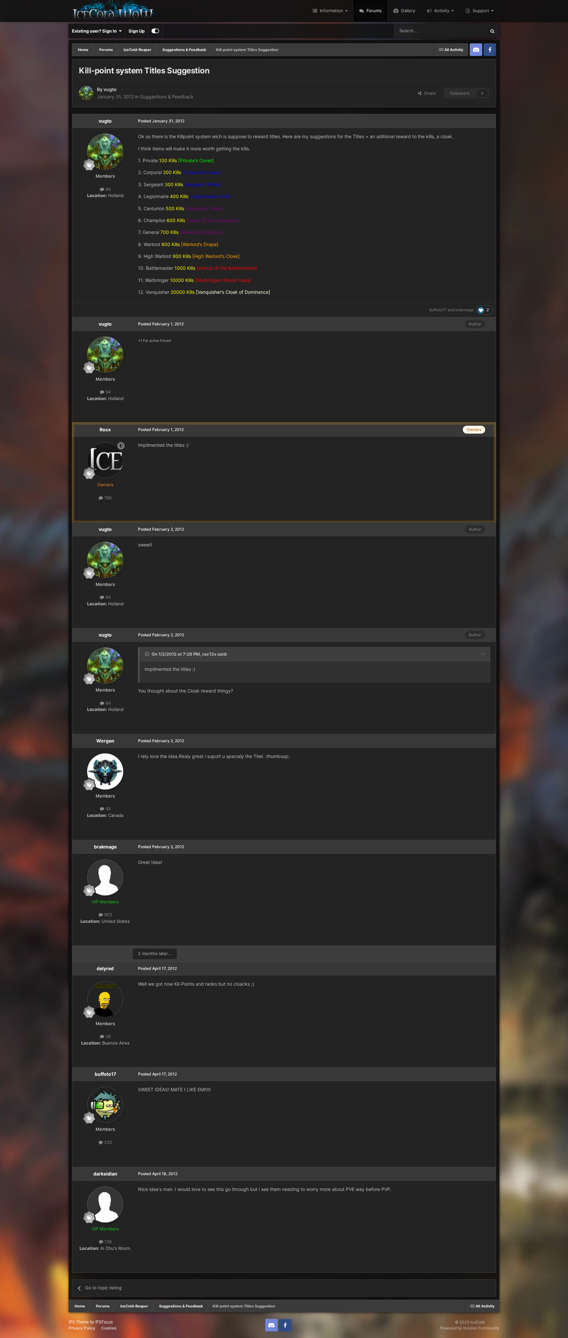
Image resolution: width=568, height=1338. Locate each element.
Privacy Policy (82, 1327)
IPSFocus (104, 1321)
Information (331, 10)
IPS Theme (79, 1321)
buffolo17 (437, 309)
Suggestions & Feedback (167, 96)
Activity (441, 10)
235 (107, 1142)
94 (107, 189)
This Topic (467, 30)
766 (107, 497)
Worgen (105, 741)
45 (107, 808)
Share (428, 93)
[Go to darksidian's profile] (105, 1204)
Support (480, 10)
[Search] (492, 31)
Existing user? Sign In (95, 31)
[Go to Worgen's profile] (105, 771)
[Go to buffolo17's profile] (105, 1105)
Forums (373, 10)
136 (107, 1241)
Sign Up (137, 31)
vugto (110, 89)
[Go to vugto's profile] (86, 93)
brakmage (464, 309)
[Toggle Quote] (148, 654)
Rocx (105, 429)
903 (107, 914)
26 (107, 1036)
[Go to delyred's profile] (105, 999)
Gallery (407, 10)
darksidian (105, 1173)
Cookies (108, 1327)
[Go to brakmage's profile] (105, 877)
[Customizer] (155, 31)
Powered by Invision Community (469, 1327)
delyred (105, 968)
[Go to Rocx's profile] (105, 460)
